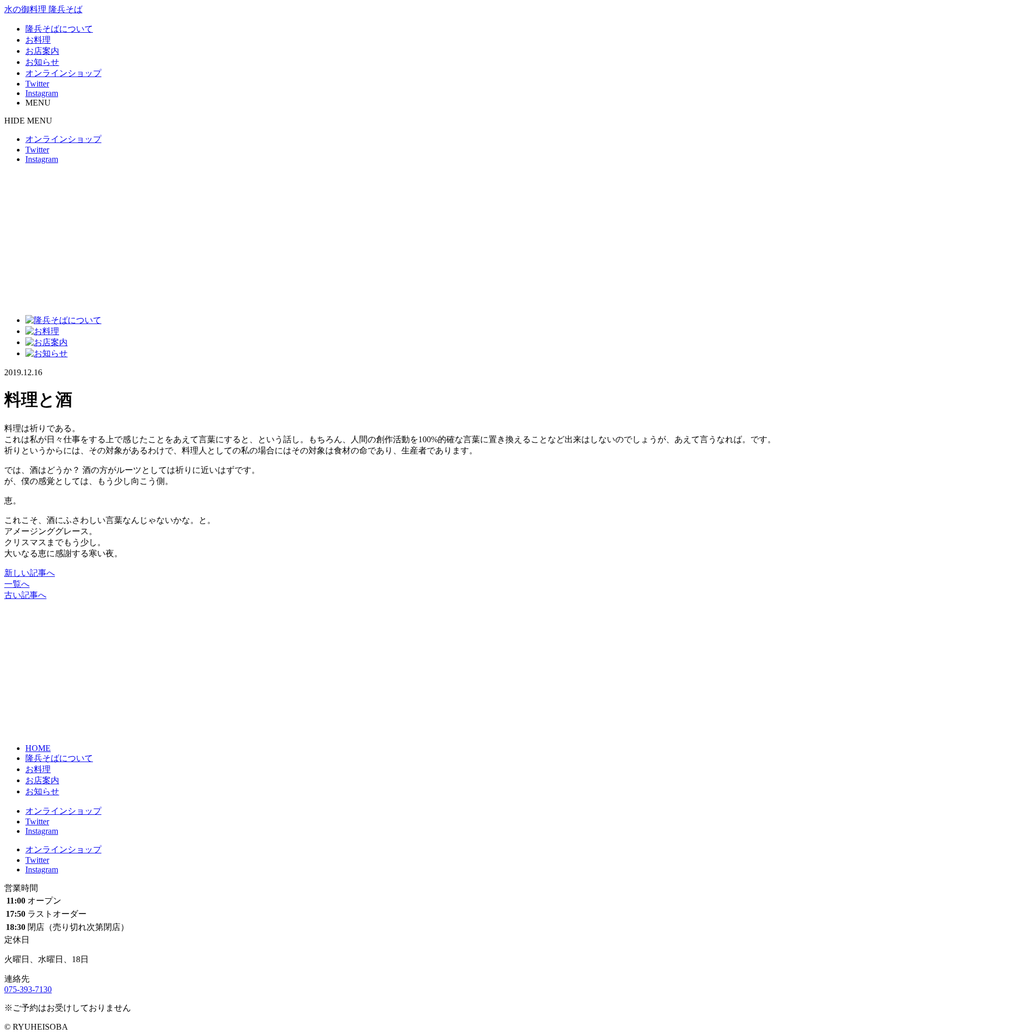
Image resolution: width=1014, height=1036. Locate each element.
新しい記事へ (29, 572)
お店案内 (42, 50)
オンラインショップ (63, 73)
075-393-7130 (28, 989)
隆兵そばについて (59, 28)
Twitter (37, 83)
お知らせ (42, 62)
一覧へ (17, 583)
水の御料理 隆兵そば (43, 9)
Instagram (41, 93)
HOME (38, 748)
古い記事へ (25, 595)
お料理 (38, 39)
